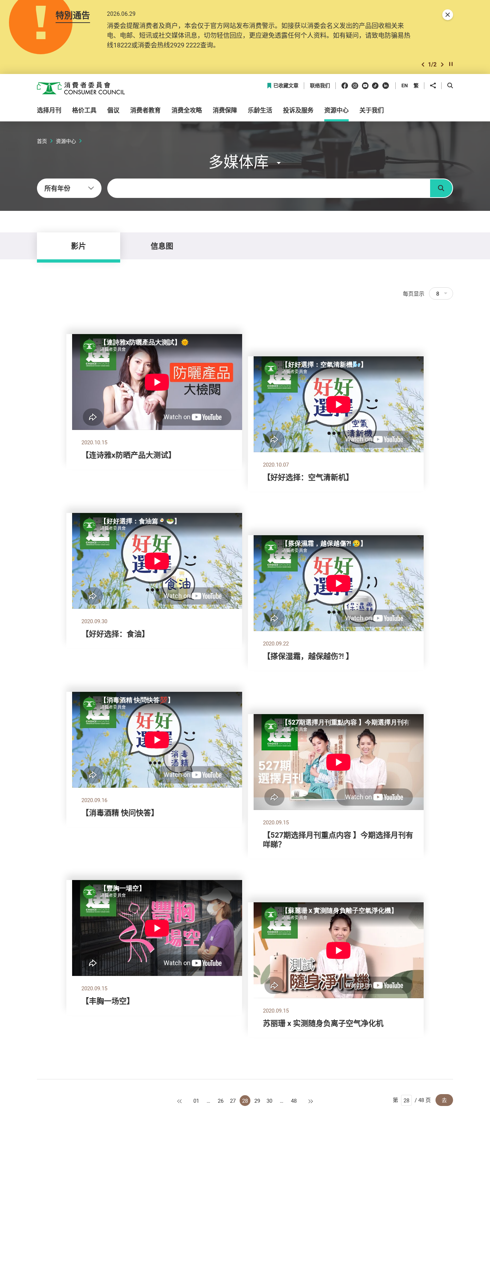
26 (220, 1100)
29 (257, 1100)
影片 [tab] (78, 246)
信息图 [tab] (162, 246)
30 (269, 1100)
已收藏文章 (285, 86)
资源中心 (66, 141)
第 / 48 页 (412, 1099)
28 (245, 1100)
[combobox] (69, 188)
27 (233, 1100)
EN (404, 85)
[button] (423, 64)
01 (196, 1100)
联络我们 (320, 86)
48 (294, 1100)
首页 (42, 141)
